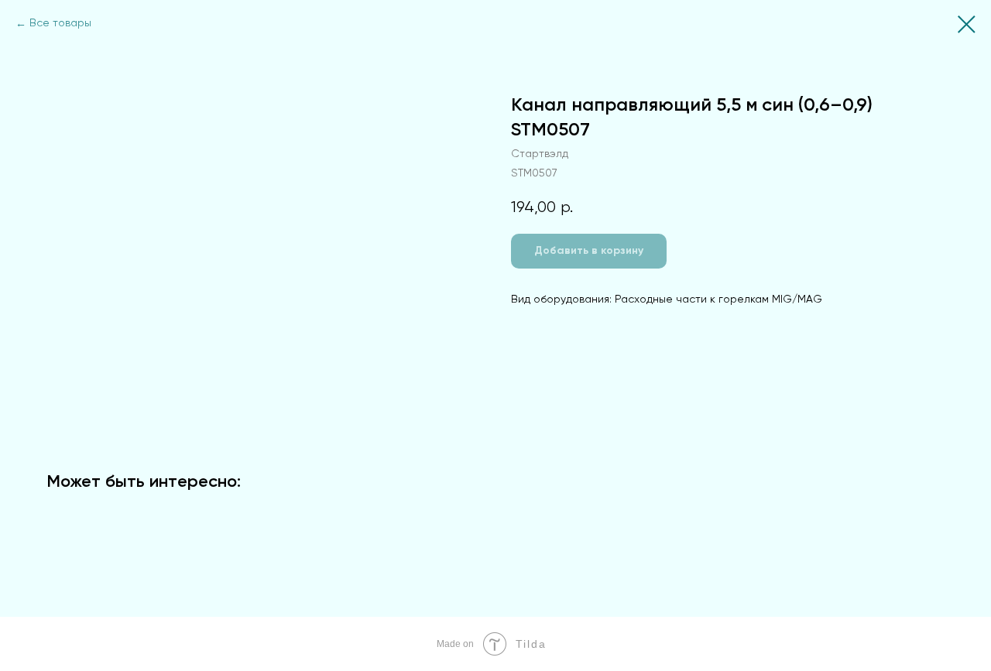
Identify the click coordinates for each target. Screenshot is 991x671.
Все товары (60, 23)
